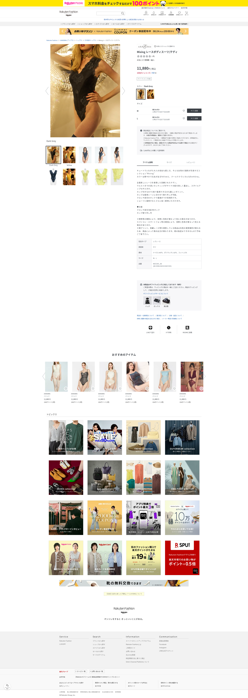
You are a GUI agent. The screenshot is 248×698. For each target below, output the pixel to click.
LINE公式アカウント (166, 651)
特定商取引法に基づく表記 (135, 658)
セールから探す (98, 651)
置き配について (161, 315)
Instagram (162, 648)
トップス (79, 40)
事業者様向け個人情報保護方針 (90, 692)
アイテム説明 (148, 162)
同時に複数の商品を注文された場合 (148, 319)
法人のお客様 (130, 655)
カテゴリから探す (99, 648)
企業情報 (62, 692)
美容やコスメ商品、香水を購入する (106, 683)
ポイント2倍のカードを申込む (137, 683)
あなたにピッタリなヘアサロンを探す (71, 683)
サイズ (169, 162)
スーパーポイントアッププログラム (138, 641)
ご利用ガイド (130, 648)
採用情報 (118, 692)
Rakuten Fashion (52, 40)
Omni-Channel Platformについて (137, 662)
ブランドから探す (99, 641)
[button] (85, 91)
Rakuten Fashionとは (133, 644)
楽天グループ (172, 8)
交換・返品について (175, 315)
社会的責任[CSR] (107, 692)
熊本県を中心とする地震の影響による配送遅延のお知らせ (124, 19)
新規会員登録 (164, 641)
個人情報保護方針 (72, 692)
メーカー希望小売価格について (172, 319)
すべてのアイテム (99, 655)
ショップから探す (99, 644)
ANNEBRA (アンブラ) (67, 40)
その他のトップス (90, 40)
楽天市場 (184, 8)
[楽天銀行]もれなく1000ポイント (153, 8)
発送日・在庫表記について (145, 315)
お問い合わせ (130, 651)
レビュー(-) (191, 162)
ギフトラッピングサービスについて (155, 293)
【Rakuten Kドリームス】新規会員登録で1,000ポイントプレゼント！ (97, 677)
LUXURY (62, 644)
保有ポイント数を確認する (169, 683)
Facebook (162, 644)
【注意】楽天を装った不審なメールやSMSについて (124, 594)
